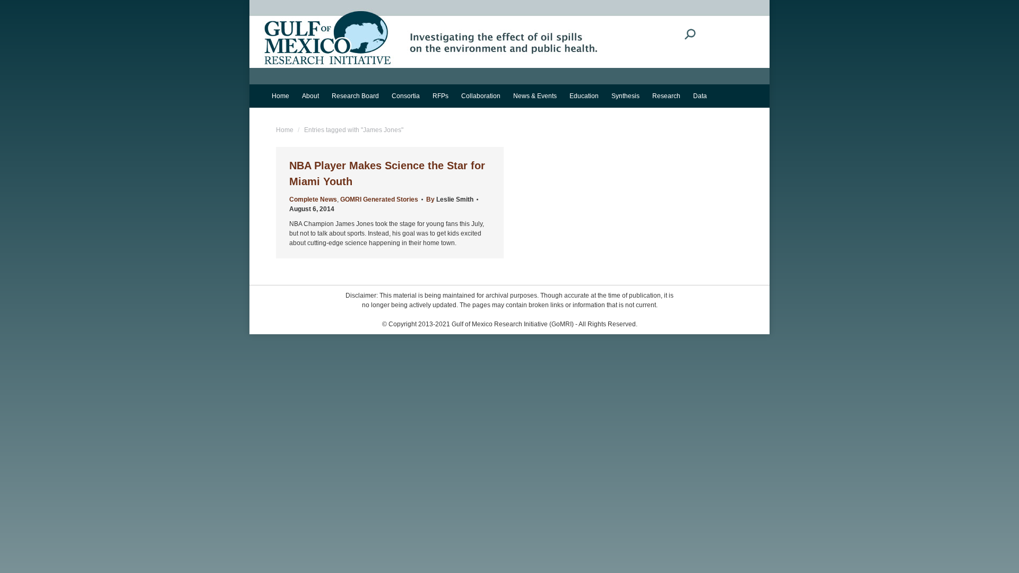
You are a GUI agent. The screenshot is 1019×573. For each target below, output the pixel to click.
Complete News (313, 199)
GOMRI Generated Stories (379, 199)
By (449, 199)
